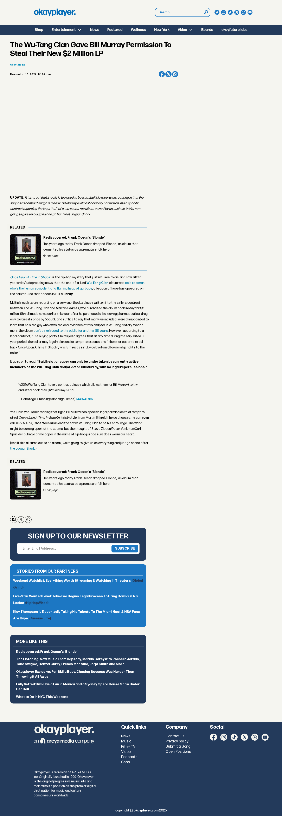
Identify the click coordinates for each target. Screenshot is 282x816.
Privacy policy (177, 741)
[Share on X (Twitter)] (168, 74)
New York (161, 30)
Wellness (138, 30)
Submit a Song (178, 746)
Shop (39, 30)
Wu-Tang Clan (97, 283)
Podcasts (129, 757)
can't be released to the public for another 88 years (71, 331)
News (94, 30)
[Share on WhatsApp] (175, 74)
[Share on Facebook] (162, 74)
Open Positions (178, 751)
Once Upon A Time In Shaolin (30, 277)
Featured (114, 30)
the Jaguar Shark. (23, 449)
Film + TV (128, 746)
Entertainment (64, 30)
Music (126, 741)
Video (182, 30)
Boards (207, 30)
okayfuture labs (234, 30)
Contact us (175, 736)
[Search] (206, 12)
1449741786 (84, 399)
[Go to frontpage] (54, 12)
